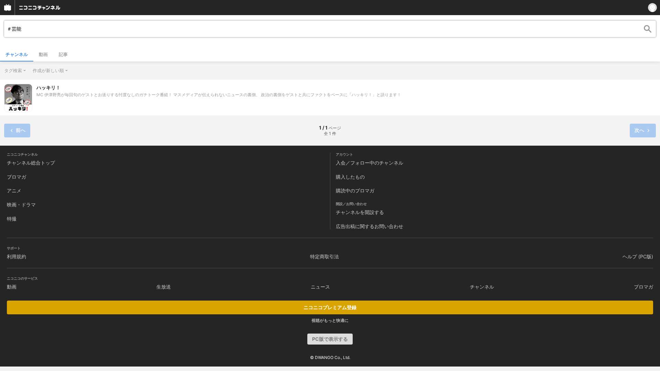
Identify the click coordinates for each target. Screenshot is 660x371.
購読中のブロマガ (355, 190)
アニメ (14, 190)
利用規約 (16, 256)
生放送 (163, 287)
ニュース (320, 287)
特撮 (11, 219)
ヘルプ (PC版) (638, 256)
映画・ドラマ (21, 204)
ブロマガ (16, 177)
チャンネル (17, 54)
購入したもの (350, 177)
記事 (63, 54)
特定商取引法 (324, 256)
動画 (43, 54)
